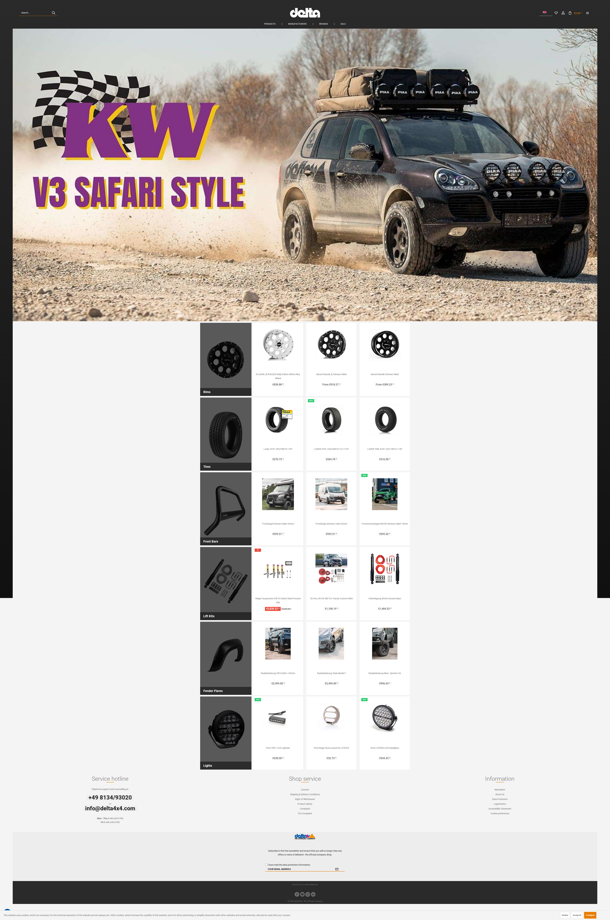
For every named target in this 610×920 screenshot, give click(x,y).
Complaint (305, 808)
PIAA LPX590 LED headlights (384, 748)
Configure (590, 915)
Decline (565, 915)
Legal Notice (500, 804)
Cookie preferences (500, 813)
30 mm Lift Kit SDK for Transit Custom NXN (331, 598)
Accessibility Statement (499, 808)
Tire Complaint (305, 813)
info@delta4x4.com (110, 808)
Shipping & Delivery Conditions (305, 794)
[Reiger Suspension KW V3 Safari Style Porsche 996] (278, 569)
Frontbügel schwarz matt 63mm (331, 523)
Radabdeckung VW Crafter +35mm (278, 673)
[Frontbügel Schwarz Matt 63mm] (278, 494)
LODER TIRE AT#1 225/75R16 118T (384, 449)
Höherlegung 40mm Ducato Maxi (385, 598)
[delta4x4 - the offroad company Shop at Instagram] (307, 894)
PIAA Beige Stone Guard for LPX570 (331, 748)
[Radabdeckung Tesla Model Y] (331, 644)
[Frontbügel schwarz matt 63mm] (331, 494)
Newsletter (500, 789)
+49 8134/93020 (110, 797)
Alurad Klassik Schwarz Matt (385, 374)
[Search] (54, 13)
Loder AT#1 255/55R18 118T (278, 449)
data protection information (296, 865)
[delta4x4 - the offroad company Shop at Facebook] (297, 894)
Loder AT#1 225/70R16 (305, 174)
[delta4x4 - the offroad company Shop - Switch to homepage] (305, 12)
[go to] (587, 13)
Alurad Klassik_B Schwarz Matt (331, 374)
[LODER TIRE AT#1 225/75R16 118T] (385, 419)
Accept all (577, 915)
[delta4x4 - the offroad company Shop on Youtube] (302, 894)
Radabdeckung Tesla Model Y (331, 673)
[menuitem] (38, 13)
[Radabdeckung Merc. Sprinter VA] (385, 644)
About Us (499, 794)
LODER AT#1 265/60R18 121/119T (331, 449)
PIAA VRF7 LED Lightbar (278, 748)
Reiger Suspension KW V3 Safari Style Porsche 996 (278, 600)
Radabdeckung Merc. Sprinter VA (385, 673)
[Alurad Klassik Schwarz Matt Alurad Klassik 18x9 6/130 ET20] (385, 345)
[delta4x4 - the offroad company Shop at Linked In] (313, 894)
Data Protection (500, 799)
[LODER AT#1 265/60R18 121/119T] (331, 419)
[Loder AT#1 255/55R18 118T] (278, 419)
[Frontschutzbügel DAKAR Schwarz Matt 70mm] (385, 494)
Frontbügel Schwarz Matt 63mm (278, 523)
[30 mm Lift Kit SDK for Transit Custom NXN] (331, 569)
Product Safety (305, 804)
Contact (305, 789)
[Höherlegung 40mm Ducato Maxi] (385, 569)
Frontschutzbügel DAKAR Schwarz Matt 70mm (385, 523)
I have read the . (289, 865)
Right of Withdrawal (305, 799)
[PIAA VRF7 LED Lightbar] (278, 718)
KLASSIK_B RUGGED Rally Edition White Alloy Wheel (278, 376)
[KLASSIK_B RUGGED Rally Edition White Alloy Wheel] (278, 345)
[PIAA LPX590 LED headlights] (385, 718)
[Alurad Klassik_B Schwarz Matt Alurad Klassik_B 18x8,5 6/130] (331, 345)
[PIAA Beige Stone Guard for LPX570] (331, 718)
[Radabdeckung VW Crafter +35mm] (278, 644)
